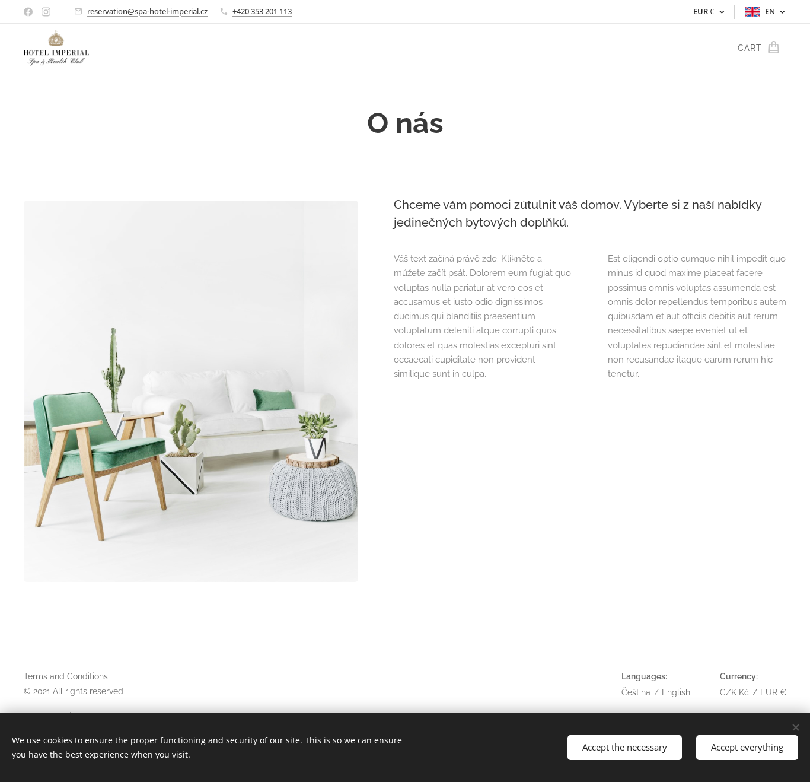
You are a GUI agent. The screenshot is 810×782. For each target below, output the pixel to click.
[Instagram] (46, 12)
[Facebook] (28, 12)
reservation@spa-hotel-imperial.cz (147, 11)
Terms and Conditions (66, 676)
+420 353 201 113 (262, 11)
